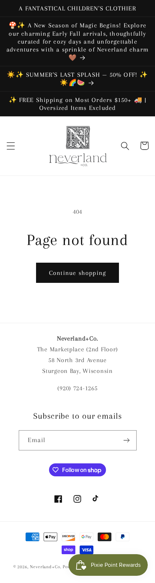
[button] (11, 145)
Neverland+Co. (46, 566)
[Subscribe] (126, 440)
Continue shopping (77, 272)
